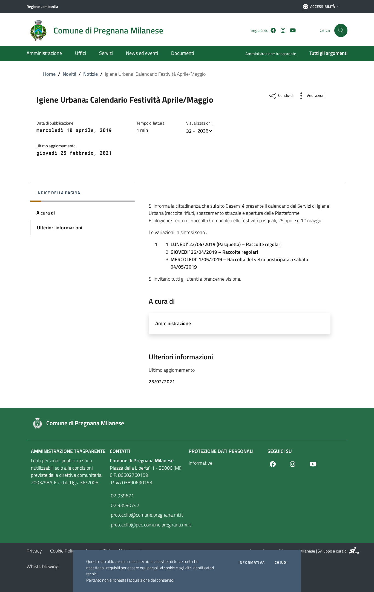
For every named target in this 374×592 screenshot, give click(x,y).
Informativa (251, 562)
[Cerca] (340, 30)
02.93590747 (124, 505)
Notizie (90, 74)
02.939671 (122, 495)
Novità (69, 74)
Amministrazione (173, 323)
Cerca (325, 30)
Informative (200, 463)
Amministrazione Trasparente (68, 451)
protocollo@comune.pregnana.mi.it (146, 514)
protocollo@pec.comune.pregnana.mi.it (147, 524)
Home (49, 74)
